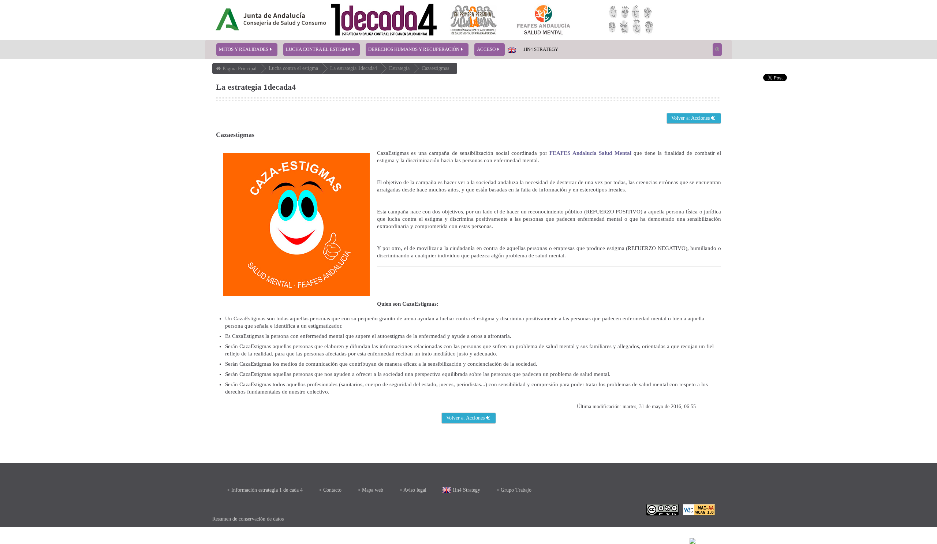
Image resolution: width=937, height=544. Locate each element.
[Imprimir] (702, 541)
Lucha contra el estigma (318, 49)
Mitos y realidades (243, 49)
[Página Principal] (391, 19)
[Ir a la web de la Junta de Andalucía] (235, 488)
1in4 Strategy (540, 49)
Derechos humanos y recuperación (413, 49)
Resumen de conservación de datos (248, 519)
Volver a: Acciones (690, 118)
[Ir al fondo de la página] (717, 49)
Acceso (486, 49)
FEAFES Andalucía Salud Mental (590, 153)
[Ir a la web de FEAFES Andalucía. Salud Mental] (544, 489)
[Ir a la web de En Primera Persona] (474, 489)
